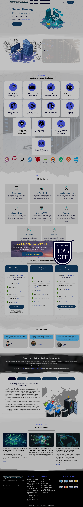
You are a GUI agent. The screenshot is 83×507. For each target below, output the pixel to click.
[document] (41, 253)
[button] (73, 240)
